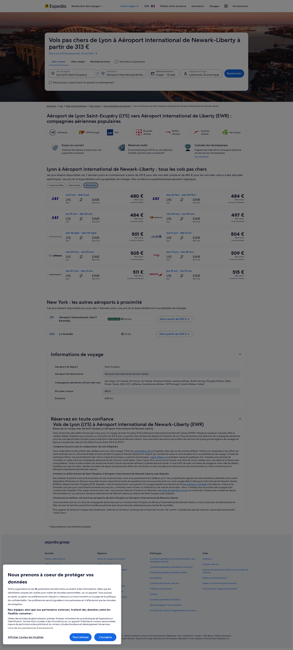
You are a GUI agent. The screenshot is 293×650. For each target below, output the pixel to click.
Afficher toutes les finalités (26, 637)
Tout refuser (80, 637)
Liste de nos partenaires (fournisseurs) (30, 628)
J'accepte (105, 637)
